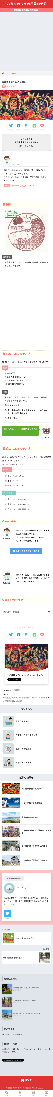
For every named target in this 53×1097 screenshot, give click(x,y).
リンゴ (35, 698)
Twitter (7, 918)
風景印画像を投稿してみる (27, 551)
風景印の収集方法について (23, 185)
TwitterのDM (22, 1049)
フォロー (19, 1095)
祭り (15, 698)
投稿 (33, 1095)
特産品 (7, 698)
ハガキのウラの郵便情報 (12, 1034)
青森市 (44, 698)
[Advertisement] (26, 43)
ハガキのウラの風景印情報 (27, 4)
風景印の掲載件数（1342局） (26, 10)
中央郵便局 (25, 698)
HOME (28, 1080)
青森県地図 (9, 701)
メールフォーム (40, 1049)
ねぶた (20, 701)
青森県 (17, 690)
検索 (6, 1095)
